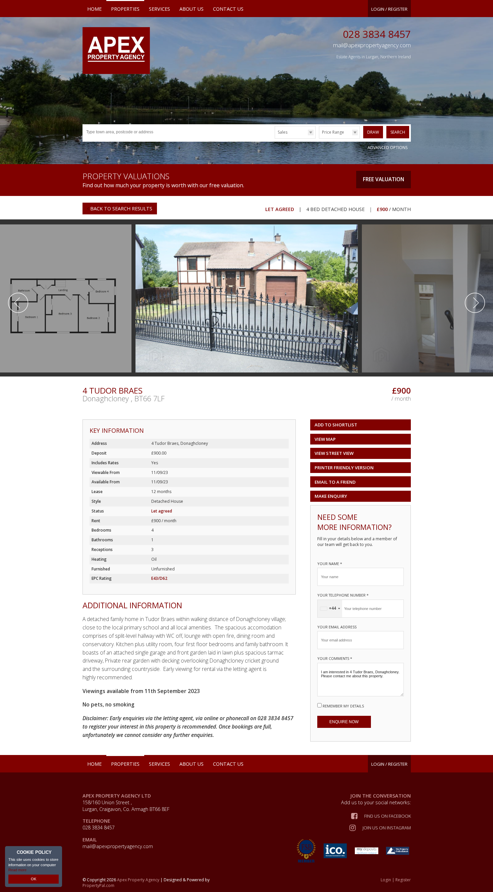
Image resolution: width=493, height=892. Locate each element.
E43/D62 (159, 578)
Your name (329, 563)
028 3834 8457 (377, 34)
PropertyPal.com (98, 885)
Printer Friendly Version (344, 468)
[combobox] (330, 608)
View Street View (334, 453)
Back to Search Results (120, 208)
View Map (325, 439)
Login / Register (389, 9)
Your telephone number (343, 595)
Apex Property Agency (138, 880)
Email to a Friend (335, 482)
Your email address (337, 626)
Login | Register (396, 880)
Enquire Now (344, 721)
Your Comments (334, 658)
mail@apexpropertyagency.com (118, 846)
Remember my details (343, 705)
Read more (17, 870)
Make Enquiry (331, 496)
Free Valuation (383, 179)
